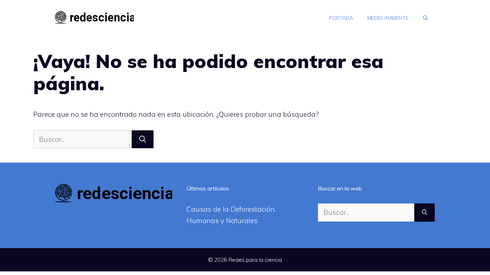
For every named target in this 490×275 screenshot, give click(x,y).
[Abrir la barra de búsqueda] (425, 18)
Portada (341, 18)
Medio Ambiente (388, 18)
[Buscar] (143, 139)
